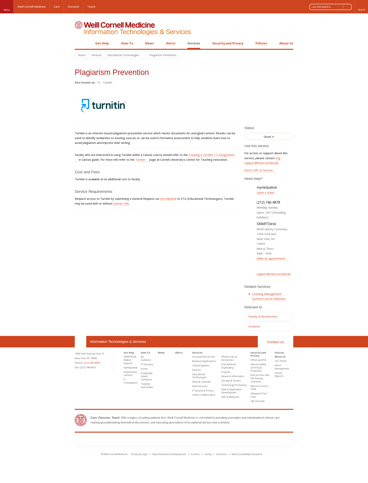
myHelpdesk (168, 199)
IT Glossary (147, 364)
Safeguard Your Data (259, 395)
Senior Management (282, 367)
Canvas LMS (121, 203)
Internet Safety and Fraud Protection (258, 367)
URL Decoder (258, 401)
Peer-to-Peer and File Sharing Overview (260, 378)
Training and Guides (147, 385)
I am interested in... (322, 6)
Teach (91, 6)
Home (79, 43)
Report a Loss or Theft (260, 387)
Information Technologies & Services (118, 342)
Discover (73, 6)
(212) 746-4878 (92, 362)
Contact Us (275, 342)
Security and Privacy (227, 43)
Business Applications (204, 361)
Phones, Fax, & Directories (229, 358)
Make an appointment (271, 258)
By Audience (146, 358)
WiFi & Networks (230, 397)
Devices (196, 370)
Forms (144, 368)
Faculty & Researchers (263, 316)
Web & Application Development (231, 391)
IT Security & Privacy (203, 390)
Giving (208, 454)
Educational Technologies (199, 376)
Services (193, 43)
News (149, 43)
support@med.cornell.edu (274, 274)
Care (57, 6)
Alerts (170, 43)
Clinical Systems (200, 365)
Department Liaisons (130, 373)
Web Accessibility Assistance (247, 454)
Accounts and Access (203, 356)
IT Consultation (130, 381)
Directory (221, 454)
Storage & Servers (231, 380)
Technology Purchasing (233, 385)
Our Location (80, 341)
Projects (225, 372)
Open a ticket (265, 192)
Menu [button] (7, 9)
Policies (261, 43)
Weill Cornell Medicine (31, 6)
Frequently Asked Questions (146, 376)
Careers (195, 454)
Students (254, 326)
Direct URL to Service (258, 170)
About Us (286, 43)
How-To (127, 43)
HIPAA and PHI (258, 360)
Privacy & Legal (139, 454)
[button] (361, 6)
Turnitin (140, 159)
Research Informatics (232, 376)
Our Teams (281, 361)
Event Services (199, 386)
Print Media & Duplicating (228, 366)
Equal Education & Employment (169, 454)
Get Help (102, 43)
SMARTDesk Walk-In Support (130, 360)
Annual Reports (279, 374)
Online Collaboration (203, 394)
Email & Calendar (201, 381)
